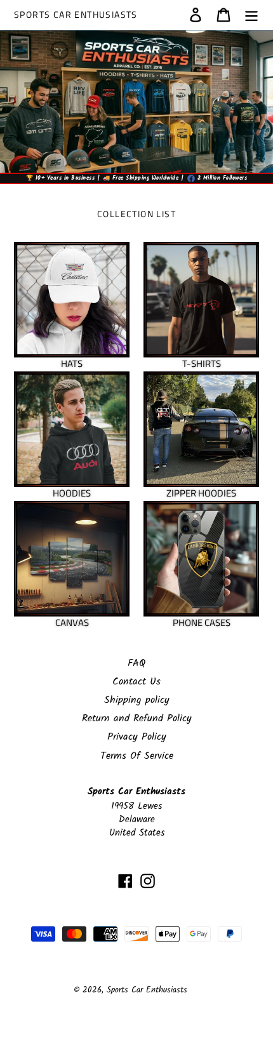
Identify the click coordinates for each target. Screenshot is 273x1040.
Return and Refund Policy (137, 718)
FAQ (136, 663)
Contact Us (136, 682)
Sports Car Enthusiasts (76, 15)
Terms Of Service (136, 756)
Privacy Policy (136, 737)
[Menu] (251, 15)
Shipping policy (137, 700)
